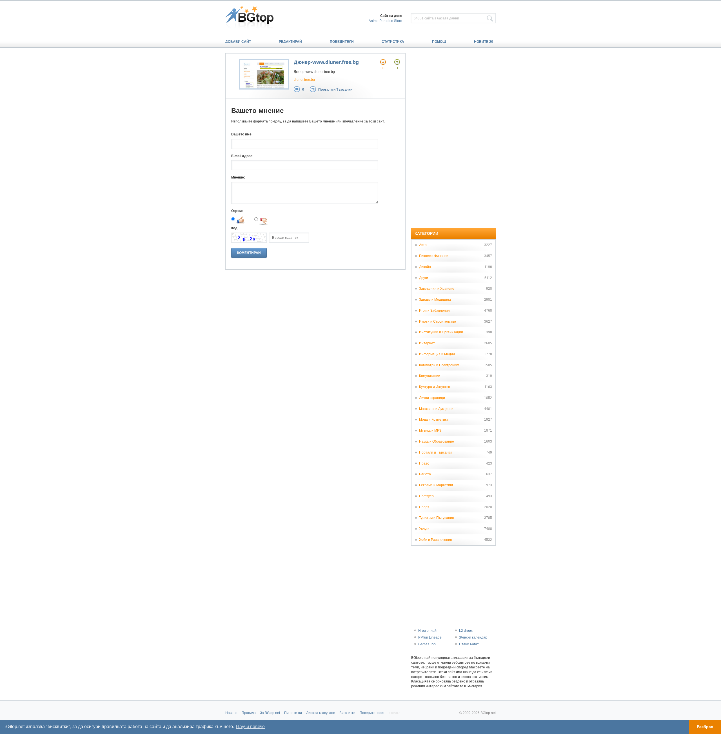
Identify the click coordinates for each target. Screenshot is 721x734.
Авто (423, 245)
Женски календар (473, 637)
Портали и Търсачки (335, 90)
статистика (393, 42)
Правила (249, 713)
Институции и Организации (441, 332)
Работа (425, 474)
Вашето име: (242, 134)
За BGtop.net (270, 713)
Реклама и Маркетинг (436, 485)
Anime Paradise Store (385, 21)
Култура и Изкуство (434, 387)
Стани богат (469, 644)
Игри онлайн (428, 631)
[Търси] (490, 18)
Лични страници (432, 398)
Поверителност (372, 713)
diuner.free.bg (304, 80)
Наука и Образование (436, 441)
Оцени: (237, 211)
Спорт (424, 507)
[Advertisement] (453, 137)
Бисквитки (347, 713)
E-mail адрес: (242, 156)
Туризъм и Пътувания (436, 518)
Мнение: (238, 177)
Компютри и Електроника (439, 365)
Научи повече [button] (250, 726)
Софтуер (426, 496)
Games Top (427, 644)
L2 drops (466, 631)
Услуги (424, 529)
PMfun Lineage (430, 637)
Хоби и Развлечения (435, 540)
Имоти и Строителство (437, 322)
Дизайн (425, 267)
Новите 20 (483, 42)
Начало (231, 713)
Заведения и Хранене (436, 289)
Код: (235, 228)
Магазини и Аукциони (436, 409)
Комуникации (429, 376)
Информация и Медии (437, 354)
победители (342, 42)
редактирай (290, 42)
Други (423, 278)
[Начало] (252, 18)
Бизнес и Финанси (433, 256)
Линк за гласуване (320, 713)
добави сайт (238, 42)
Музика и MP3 (430, 430)
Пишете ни (293, 713)
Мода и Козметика (433, 419)
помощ (439, 42)
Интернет (427, 343)
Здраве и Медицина (435, 300)
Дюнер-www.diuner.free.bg (326, 62)
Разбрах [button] (705, 726)
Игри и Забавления (434, 311)
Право (424, 463)
